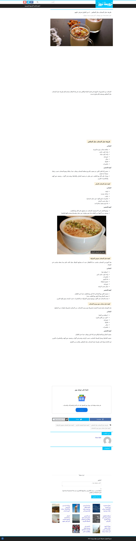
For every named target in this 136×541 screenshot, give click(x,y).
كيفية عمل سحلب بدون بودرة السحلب (100, 428)
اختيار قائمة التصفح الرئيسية (32, 6)
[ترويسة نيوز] (104, 4)
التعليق (99, 480)
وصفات (98, 15)
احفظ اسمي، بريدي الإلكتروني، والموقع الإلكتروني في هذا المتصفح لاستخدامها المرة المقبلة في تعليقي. (81, 491)
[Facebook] (31, 2)
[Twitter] (28, 2)
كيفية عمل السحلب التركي (82, 425)
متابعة (82, 410)
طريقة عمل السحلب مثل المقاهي (99, 425)
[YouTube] (24, 2)
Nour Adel (105, 15)
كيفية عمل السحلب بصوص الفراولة (65, 425)
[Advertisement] (81, 69)
